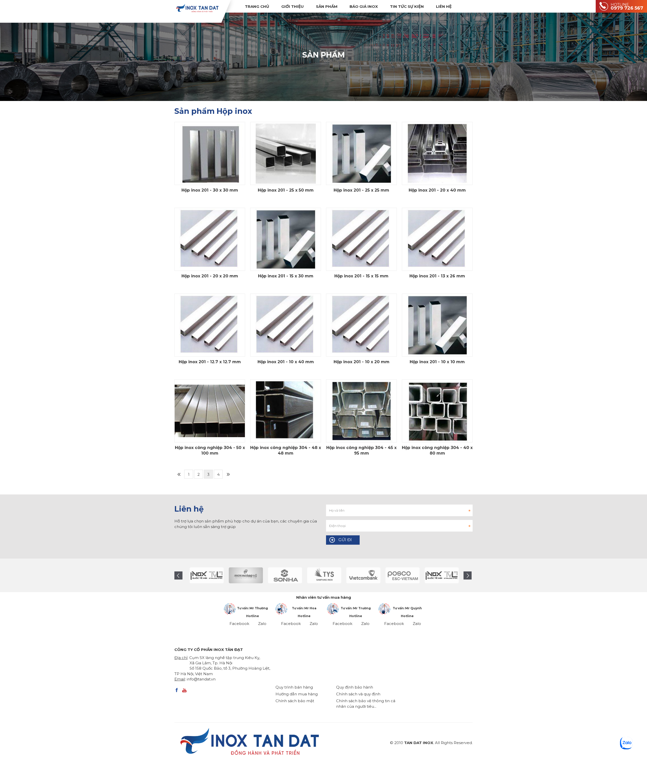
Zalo (262, 623)
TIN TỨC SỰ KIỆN (407, 6)
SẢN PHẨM (326, 6)
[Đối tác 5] (320, 575)
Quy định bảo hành (354, 687)
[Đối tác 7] (399, 575)
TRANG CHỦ (257, 6)
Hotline (252, 616)
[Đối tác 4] (281, 575)
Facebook (239, 623)
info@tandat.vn (201, 679)
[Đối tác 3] (242, 575)
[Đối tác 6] (359, 575)
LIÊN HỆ (444, 6)
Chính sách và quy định (358, 694)
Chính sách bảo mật (294, 700)
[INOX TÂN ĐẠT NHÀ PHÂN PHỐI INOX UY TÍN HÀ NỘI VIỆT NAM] (197, 8)
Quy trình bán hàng (294, 687)
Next (468, 575)
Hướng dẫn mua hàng (296, 694)
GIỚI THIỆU (292, 6)
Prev (178, 575)
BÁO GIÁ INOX (364, 6)
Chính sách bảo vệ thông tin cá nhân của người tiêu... (365, 703)
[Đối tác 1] (203, 575)
